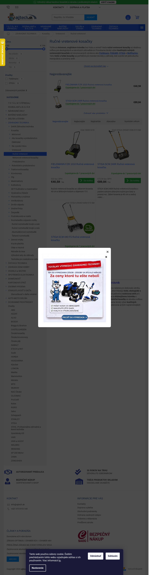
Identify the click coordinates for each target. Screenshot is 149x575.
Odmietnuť (95, 556)
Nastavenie (38, 568)
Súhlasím (113, 556)
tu (60, 560)
